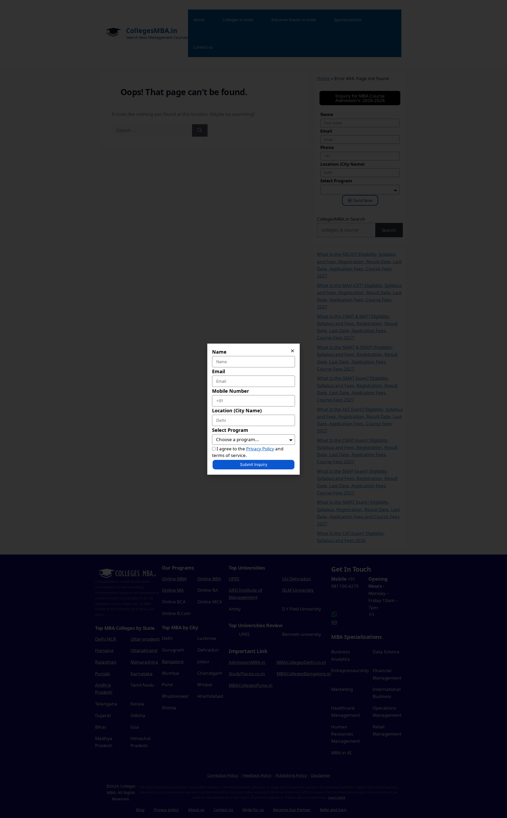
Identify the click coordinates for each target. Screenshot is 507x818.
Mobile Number (230, 391)
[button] (292, 351)
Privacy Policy (260, 449)
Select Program (230, 430)
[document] (253, 409)
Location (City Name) (237, 410)
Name (219, 352)
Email (218, 371)
